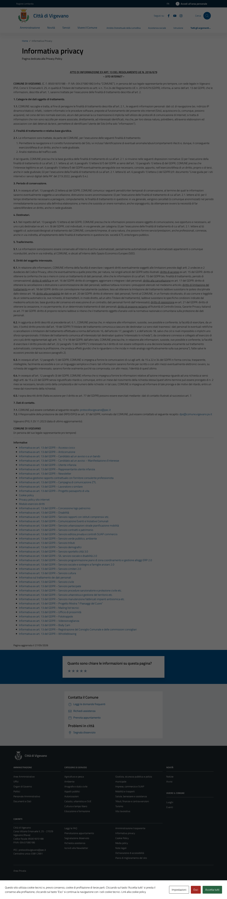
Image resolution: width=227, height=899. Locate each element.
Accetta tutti (212, 890)
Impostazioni (179, 890)
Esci (195, 890)
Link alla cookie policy (133, 892)
